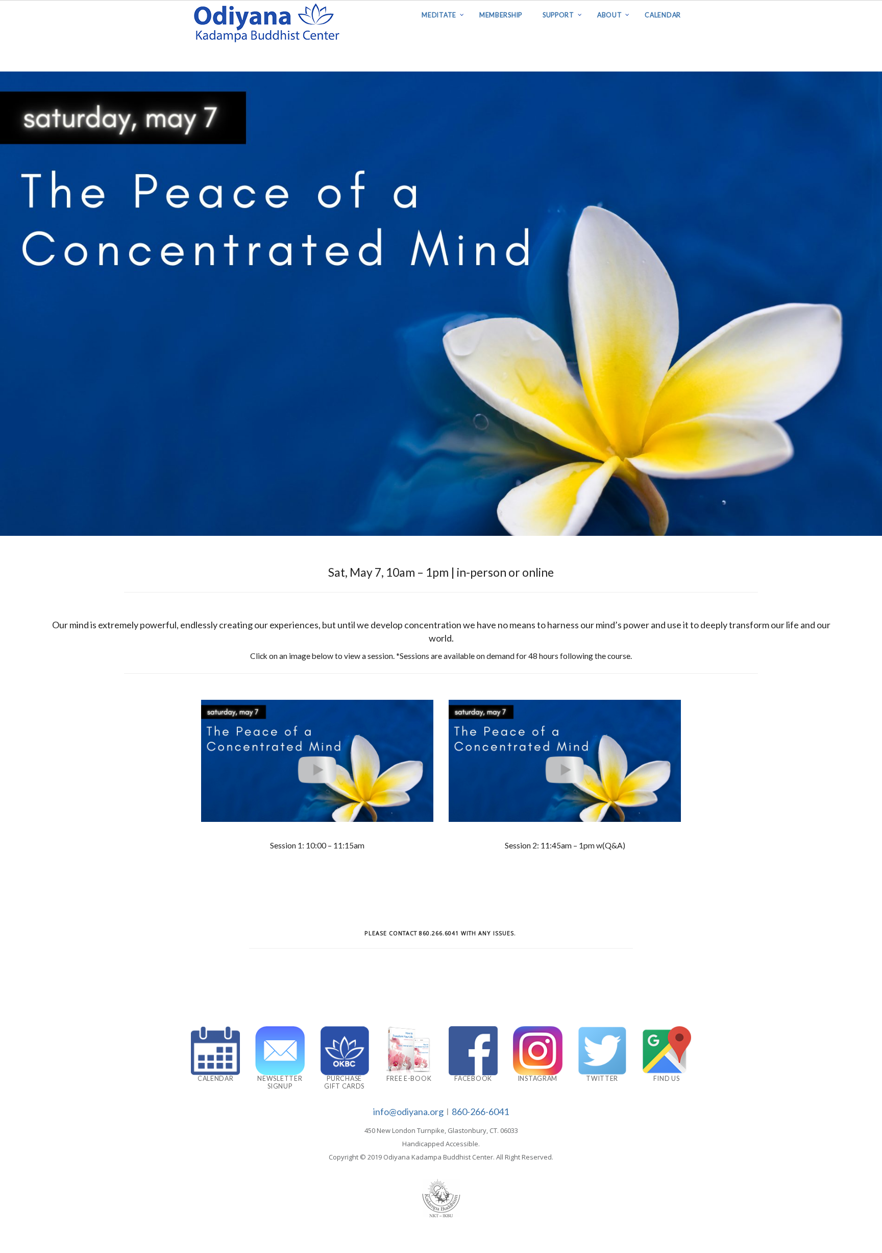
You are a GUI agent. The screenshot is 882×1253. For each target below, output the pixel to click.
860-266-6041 (480, 1111)
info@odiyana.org (408, 1111)
